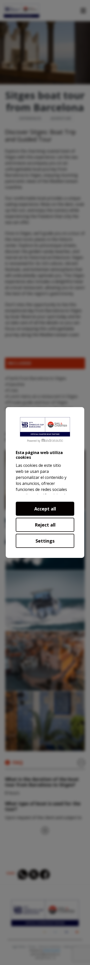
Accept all (45, 509)
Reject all (45, 525)
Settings (45, 541)
